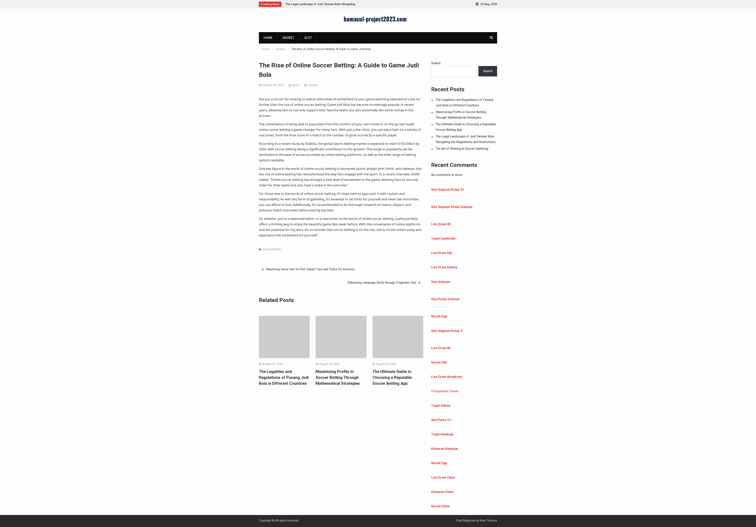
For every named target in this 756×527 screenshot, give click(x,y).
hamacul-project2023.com (375, 18)
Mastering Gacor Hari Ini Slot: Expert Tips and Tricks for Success (310, 269)
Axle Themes (488, 520)
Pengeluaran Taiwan (445, 391)
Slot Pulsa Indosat (445, 299)
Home (268, 38)
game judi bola (272, 249)
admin (296, 85)
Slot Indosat (440, 282)
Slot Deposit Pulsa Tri (447, 189)
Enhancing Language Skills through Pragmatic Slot (382, 282)
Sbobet (288, 38)
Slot (308, 38)
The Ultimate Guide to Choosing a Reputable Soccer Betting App (392, 377)
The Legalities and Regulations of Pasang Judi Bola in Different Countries (284, 377)
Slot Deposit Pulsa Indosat (451, 207)
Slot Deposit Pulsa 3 (446, 331)
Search (436, 63)
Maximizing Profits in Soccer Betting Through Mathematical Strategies (338, 377)
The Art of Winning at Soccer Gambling (462, 149)
